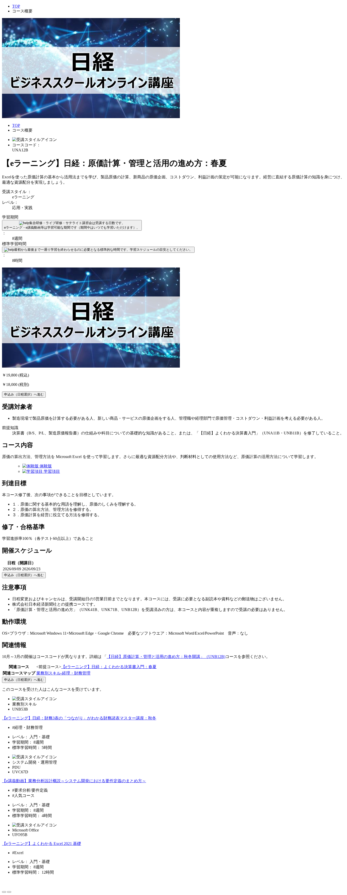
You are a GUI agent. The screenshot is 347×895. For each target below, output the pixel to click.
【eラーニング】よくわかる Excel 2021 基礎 (41, 843)
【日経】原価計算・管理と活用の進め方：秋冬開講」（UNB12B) (166, 656)
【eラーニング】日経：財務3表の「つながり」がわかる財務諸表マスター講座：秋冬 (79, 718)
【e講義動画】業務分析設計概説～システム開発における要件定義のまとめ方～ (74, 781)
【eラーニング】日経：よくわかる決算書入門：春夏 (108, 667)
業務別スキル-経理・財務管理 (63, 673)
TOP (16, 6)
